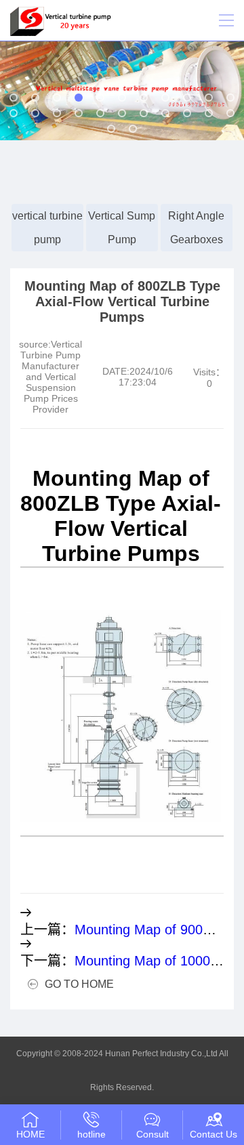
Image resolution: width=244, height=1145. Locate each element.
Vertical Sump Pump (121, 227)
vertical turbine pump (47, 227)
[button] (13, 97)
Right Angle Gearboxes (196, 227)
